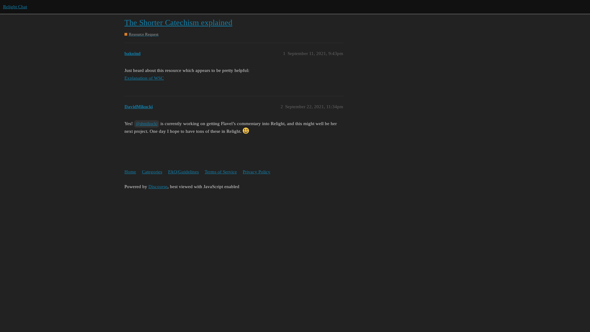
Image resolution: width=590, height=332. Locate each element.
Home (130, 171)
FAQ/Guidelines (183, 171)
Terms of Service (221, 171)
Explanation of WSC (144, 78)
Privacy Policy (256, 171)
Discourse (157, 186)
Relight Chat (15, 6)
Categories (152, 171)
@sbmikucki (147, 123)
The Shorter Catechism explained (178, 22)
